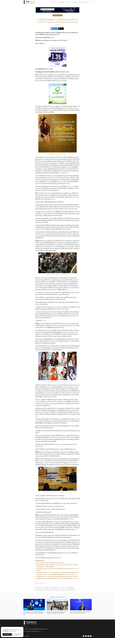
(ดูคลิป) (54, 199)
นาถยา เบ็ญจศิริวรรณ (39, 589)
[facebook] (83, 636)
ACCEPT (7, 634)
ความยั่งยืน (68, 2)
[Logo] (29, 2)
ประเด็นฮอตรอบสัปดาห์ (57, 15)
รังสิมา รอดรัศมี (55, 589)
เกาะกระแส (61, 2)
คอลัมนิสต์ (80, 2)
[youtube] (91, 636)
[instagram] (88, 636)
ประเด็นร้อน (74, 2)
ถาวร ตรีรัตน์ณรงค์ (70, 587)
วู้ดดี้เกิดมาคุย (62, 589)
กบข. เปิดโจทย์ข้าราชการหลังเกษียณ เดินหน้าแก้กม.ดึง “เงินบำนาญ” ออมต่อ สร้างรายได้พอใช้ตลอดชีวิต (33, 613)
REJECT (17, 634)
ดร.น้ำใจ (63, 587)
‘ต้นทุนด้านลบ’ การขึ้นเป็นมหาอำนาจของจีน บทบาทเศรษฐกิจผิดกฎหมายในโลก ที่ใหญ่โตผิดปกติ (57, 612)
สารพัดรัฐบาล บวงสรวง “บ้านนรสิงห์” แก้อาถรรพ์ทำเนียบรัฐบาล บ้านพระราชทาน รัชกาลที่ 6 (57, 576)
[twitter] (86, 636)
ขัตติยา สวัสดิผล (53, 587)
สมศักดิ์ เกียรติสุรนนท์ (70, 589)
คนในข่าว (86, 2)
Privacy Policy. (13, 631)
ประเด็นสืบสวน (53, 2)
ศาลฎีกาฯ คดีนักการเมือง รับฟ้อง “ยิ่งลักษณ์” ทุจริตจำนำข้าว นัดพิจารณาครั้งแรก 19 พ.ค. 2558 (57, 578)
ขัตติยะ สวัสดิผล (45, 587)
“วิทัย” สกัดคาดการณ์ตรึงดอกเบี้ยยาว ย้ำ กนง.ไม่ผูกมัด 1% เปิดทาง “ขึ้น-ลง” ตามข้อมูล (80, 612)
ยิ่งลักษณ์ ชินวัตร (48, 589)
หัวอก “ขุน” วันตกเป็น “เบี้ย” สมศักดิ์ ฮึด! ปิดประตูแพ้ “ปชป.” (50, 562)
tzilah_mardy (38, 587)
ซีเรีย (59, 587)
